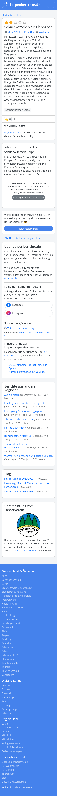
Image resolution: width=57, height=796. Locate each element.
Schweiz (6, 651)
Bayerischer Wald (11, 580)
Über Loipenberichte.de (15, 761)
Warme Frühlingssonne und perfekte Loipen (28, 455)
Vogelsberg (8, 674)
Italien (5, 701)
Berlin (5, 583)
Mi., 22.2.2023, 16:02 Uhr (21, 32)
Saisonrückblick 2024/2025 (18, 491)
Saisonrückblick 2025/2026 (18, 478)
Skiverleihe (8, 739)
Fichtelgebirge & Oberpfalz (16, 595)
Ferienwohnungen (12, 751)
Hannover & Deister (13, 607)
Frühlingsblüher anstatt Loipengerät (24, 403)
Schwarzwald (9, 647)
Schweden (7, 713)
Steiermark (8, 659)
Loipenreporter (10, 727)
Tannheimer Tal (10, 663)
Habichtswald (9, 603)
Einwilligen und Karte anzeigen (28, 197)
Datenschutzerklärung (14, 781)
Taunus (6, 667)
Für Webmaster (10, 765)
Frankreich (7, 693)
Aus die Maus (11, 394)
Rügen (5, 635)
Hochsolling (8, 615)
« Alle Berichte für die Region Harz (21, 238)
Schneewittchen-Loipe (17, 109)
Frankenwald (9, 599)
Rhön (5, 631)
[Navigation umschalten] (51, 5)
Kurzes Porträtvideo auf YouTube (27, 371)
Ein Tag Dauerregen (15, 427)
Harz (18, 15)
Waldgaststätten (11, 743)
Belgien (6, 685)
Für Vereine (8, 769)
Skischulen (7, 735)
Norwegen (7, 705)
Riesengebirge (9, 709)
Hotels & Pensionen (13, 747)
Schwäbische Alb (11, 655)
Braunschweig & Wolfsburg (17, 587)
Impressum (8, 773)
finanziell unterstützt (25, 550)
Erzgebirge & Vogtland (14, 591)
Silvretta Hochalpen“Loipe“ (19, 419)
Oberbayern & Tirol (12, 623)
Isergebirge (8, 697)
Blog (7, 474)
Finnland (6, 689)
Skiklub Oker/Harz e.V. (26, 787)
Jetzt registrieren (28, 228)
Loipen (5, 723)
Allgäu (5, 576)
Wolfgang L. (45, 32)
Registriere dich (12, 132)
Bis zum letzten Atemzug (17, 435)
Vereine (6, 731)
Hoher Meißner (10, 619)
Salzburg (6, 639)
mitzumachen (11, 278)
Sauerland (7, 643)
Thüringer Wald (10, 670)
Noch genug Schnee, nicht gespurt (23, 411)
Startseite (7, 15)
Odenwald (7, 627)
